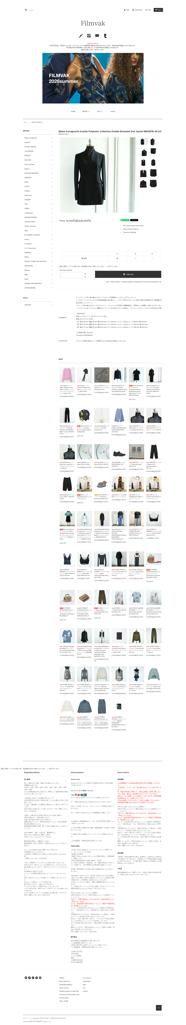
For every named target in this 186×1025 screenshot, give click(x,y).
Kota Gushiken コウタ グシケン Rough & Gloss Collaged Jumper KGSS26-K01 (84, 429)
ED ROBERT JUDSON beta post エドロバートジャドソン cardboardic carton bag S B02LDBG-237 (67, 612)
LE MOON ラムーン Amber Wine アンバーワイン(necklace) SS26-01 (136, 428)
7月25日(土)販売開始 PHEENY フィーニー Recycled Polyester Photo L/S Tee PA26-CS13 (153, 611)
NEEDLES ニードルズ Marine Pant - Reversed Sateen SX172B (153, 465)
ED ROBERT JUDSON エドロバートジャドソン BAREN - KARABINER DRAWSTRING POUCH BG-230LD (119, 722)
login (128, 10)
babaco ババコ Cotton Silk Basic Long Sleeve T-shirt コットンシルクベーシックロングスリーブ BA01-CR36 (67, 389)
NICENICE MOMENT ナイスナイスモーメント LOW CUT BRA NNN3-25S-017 (153, 532)
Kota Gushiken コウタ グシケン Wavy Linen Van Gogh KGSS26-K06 (153, 686)
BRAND (85, 111)
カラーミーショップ (28, 1018)
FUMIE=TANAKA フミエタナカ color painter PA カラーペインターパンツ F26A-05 (153, 649)
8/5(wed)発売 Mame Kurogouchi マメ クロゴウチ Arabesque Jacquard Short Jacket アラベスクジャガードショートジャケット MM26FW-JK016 (84, 534)
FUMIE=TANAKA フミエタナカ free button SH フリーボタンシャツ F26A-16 (119, 572)
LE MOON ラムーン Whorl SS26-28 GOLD (84, 463)
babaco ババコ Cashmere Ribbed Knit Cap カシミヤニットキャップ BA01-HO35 (84, 388)
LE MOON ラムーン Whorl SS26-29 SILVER (101, 463)
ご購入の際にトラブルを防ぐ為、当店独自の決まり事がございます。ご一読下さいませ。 (89, 266)
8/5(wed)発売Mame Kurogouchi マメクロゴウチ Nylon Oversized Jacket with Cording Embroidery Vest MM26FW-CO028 (101, 651)
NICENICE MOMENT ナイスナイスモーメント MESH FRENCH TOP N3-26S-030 (67, 572)
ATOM (66, 1001)
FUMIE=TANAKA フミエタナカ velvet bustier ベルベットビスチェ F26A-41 (136, 572)
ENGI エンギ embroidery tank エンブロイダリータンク (84, 496)
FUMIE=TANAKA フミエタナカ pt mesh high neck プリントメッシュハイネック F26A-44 (84, 687)
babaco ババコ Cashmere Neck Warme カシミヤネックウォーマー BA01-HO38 (119, 649)
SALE (99, 111)
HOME (73, 111)
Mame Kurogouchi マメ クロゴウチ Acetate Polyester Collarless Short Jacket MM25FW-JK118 (119, 388)
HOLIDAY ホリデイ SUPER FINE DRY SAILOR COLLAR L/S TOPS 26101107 (136, 532)
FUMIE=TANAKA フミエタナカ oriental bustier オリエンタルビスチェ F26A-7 (136, 687)
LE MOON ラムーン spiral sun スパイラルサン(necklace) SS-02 (101, 387)
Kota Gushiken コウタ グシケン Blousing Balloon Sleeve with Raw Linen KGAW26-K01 (101, 687)
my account (87, 978)
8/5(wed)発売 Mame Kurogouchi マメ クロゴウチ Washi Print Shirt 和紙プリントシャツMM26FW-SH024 (84, 650)
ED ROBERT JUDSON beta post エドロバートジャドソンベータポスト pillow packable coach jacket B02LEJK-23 (84, 721)
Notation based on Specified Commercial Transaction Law (141, 282)
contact (112, 111)
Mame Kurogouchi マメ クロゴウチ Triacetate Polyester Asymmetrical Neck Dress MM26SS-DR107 (153, 389)
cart (84, 988)
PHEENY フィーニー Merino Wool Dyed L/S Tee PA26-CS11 (119, 610)
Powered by (26, 1021)
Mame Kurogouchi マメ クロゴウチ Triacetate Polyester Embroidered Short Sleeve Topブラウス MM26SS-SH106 (136, 390)
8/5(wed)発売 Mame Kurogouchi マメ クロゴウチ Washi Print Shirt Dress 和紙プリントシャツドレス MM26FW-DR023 (101, 533)
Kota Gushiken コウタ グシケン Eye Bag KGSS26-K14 (101, 428)
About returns (115, 282)
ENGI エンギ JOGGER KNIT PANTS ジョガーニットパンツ (136, 496)
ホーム (25, 122)
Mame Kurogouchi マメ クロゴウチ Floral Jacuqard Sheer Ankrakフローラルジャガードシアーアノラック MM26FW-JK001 (67, 534)
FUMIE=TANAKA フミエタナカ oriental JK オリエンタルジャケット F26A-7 (119, 687)
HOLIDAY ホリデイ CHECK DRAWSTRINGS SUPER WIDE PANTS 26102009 (119, 429)
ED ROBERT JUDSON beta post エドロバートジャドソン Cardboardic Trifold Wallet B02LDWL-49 (84, 612)
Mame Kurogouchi (36, 122)
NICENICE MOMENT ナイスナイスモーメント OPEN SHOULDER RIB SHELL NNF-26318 (101, 573)
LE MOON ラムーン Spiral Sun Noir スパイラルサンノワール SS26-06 (153, 428)
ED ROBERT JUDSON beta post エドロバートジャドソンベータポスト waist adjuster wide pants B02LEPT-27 (101, 721)
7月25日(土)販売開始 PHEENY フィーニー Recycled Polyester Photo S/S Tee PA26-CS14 (67, 649)
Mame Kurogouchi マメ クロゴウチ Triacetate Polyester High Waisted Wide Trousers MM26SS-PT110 (67, 430)
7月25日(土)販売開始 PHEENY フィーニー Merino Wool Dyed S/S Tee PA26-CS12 (136, 611)
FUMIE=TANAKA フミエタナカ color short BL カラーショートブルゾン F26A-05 (136, 649)
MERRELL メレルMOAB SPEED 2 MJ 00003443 (118, 464)
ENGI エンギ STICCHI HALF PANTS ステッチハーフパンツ (153, 496)
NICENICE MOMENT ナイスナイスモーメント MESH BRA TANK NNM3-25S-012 (84, 572)
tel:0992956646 (87, 335)
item (159, 10)
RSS (60, 1001)
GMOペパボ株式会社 (51, 1018)
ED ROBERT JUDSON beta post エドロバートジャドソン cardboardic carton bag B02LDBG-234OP (153, 573)
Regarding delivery (65, 984)
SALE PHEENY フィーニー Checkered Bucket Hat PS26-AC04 (101, 496)
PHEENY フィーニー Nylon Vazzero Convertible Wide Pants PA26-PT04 (101, 611)
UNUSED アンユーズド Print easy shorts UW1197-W (136, 464)
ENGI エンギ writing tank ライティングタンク (119, 496)
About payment (64, 981)
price (107, 282)
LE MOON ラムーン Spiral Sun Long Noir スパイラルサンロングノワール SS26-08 (67, 465)
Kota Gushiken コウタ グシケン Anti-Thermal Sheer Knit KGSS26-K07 (67, 719)
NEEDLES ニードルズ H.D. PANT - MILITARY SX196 (67, 496)
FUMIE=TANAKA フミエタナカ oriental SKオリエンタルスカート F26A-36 (67, 687)
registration (139, 10)
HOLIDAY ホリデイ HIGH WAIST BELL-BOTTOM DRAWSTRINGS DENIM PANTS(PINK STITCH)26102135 (119, 534)
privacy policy (64, 998)
